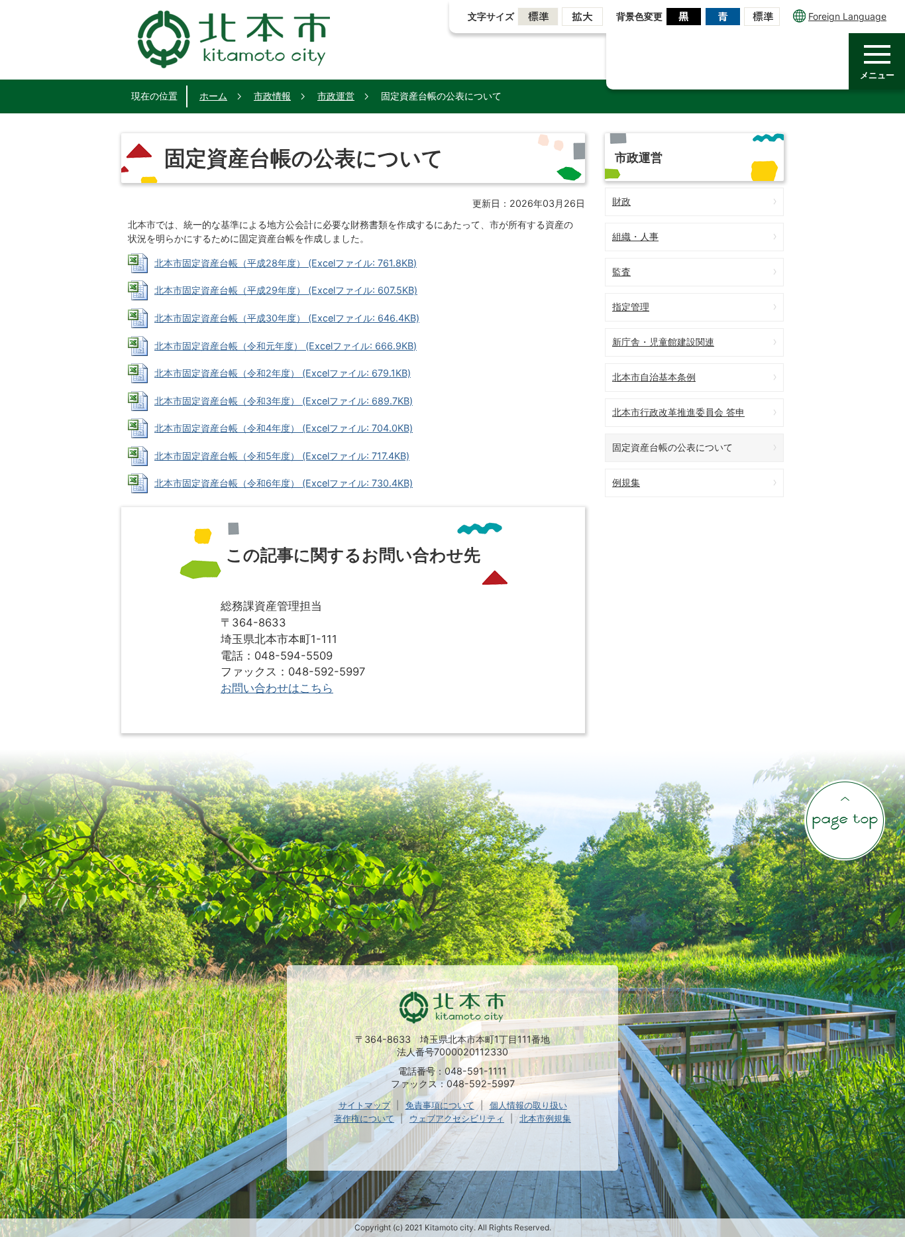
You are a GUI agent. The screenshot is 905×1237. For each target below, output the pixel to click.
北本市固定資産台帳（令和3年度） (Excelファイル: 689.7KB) (283, 400)
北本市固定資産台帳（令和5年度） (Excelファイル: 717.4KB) (281, 455)
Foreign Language (847, 16)
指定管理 (630, 306)
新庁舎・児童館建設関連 (663, 341)
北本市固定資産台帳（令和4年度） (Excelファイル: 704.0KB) (283, 428)
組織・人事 (635, 236)
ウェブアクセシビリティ (456, 1118)
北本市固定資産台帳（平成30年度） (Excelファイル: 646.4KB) (286, 318)
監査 (621, 271)
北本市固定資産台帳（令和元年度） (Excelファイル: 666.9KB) (285, 345)
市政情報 (272, 95)
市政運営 (335, 95)
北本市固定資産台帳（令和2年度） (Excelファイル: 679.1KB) (282, 373)
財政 (621, 201)
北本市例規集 (545, 1118)
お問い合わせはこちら (277, 688)
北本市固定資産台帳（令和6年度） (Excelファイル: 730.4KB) (283, 483)
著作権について (364, 1118)
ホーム (213, 95)
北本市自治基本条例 (654, 377)
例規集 (626, 482)
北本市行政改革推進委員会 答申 (678, 412)
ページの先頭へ (844, 820)
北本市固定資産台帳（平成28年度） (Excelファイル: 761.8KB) (285, 262)
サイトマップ (364, 1105)
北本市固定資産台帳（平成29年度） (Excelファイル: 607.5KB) (285, 290)
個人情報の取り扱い (528, 1105)
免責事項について (439, 1105)
